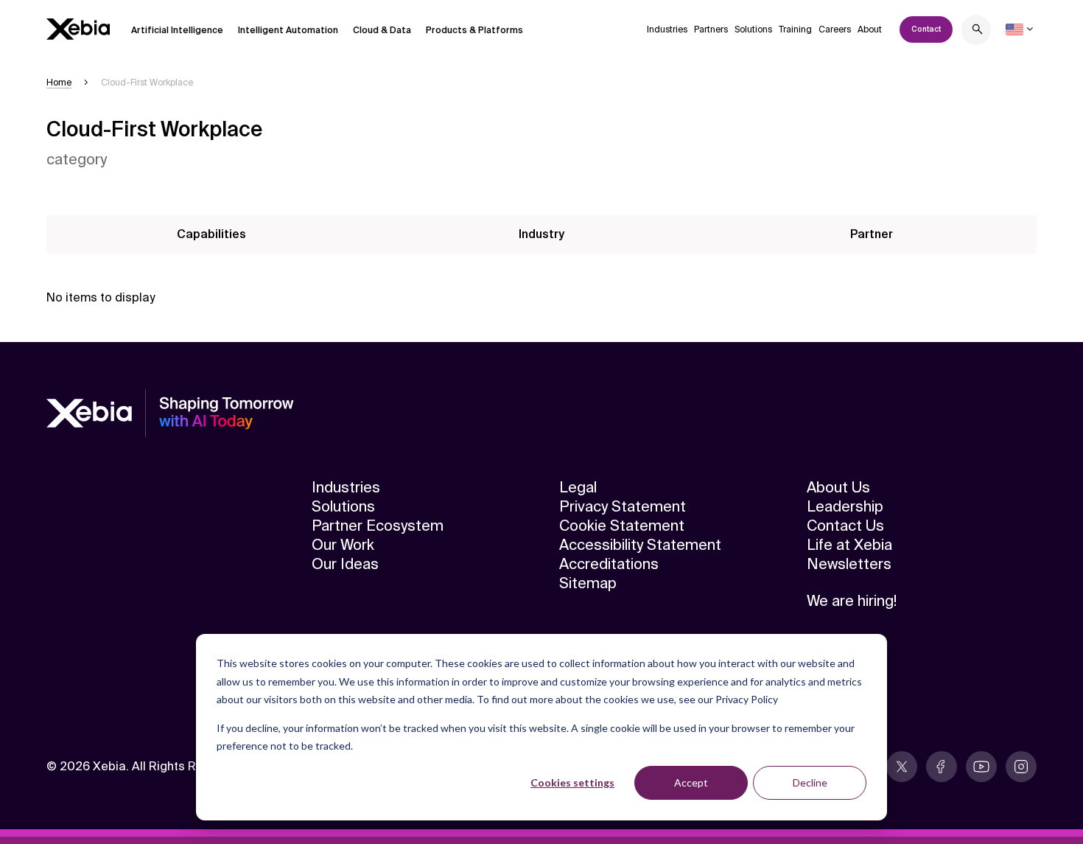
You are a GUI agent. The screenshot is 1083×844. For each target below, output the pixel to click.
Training (795, 29)
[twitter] (901, 766)
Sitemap (588, 583)
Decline (810, 782)
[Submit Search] (977, 31)
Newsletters (849, 563)
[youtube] (981, 766)
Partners (711, 29)
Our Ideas (345, 563)
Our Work (343, 544)
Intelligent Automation (288, 30)
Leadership (845, 506)
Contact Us (845, 525)
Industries (667, 29)
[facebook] (941, 766)
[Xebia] (78, 29)
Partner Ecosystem (378, 525)
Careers (835, 29)
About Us (838, 487)
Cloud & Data (382, 30)
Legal (578, 487)
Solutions (753, 29)
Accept (691, 782)
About (870, 29)
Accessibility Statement (640, 544)
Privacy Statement (622, 506)
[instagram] (1021, 766)
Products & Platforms (474, 30)
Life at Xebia (849, 544)
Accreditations (609, 563)
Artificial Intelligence (177, 30)
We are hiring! (852, 600)
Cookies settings (572, 782)
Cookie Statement (621, 525)
